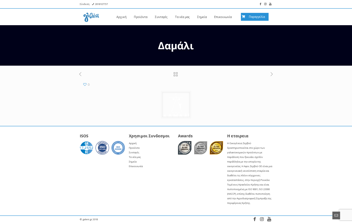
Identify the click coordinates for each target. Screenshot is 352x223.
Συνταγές (134, 152)
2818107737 (101, 4)
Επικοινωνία (136, 166)
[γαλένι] (91, 15)
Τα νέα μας (135, 157)
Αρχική (133, 143)
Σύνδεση (84, 4)
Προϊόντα (134, 147)
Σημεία (133, 161)
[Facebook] (260, 4)
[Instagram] (265, 4)
